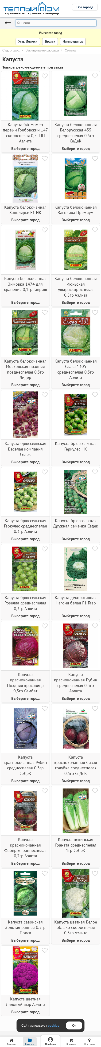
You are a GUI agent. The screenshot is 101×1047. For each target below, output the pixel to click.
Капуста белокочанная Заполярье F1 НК (25, 209)
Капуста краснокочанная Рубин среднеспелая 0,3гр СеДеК (25, 765)
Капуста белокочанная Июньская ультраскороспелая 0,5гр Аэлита (75, 287)
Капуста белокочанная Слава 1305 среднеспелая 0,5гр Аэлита (75, 369)
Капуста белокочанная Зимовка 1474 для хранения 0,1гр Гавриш (25, 284)
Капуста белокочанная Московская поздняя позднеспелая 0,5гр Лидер (25, 369)
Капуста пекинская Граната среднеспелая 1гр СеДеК (75, 845)
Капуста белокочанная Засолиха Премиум (75, 209)
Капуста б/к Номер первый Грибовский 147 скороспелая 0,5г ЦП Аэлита (25, 133)
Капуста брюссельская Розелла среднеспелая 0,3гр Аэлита (25, 603)
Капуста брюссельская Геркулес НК (76, 446)
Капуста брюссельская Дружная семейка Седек (75, 523)
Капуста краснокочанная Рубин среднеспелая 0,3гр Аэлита (75, 683)
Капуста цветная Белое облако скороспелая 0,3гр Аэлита (75, 927)
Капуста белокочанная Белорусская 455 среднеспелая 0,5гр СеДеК (75, 133)
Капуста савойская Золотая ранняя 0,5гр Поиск (25, 927)
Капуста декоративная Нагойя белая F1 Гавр (76, 600)
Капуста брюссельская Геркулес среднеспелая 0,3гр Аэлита (25, 526)
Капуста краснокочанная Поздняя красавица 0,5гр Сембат (25, 683)
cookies (53, 1025)
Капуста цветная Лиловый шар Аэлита (25, 1001)
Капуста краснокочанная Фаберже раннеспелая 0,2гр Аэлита (25, 847)
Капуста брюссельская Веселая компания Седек (25, 449)
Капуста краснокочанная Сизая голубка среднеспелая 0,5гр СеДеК (75, 765)
